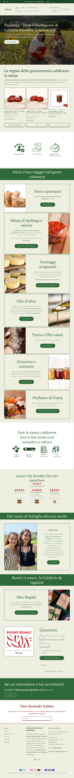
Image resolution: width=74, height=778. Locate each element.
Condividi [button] (43, 665)
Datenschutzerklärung (40, 773)
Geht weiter (53, 562)
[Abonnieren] (50, 718)
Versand (53, 773)
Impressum (38, 774)
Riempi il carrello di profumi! (47, 411)
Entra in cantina (48, 204)
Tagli (41, 634)
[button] (18, 11)
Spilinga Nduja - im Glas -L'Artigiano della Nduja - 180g (57, 112)
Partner (6, 731)
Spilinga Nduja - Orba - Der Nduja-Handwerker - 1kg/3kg (14, 112)
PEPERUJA (12, 773)
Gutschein (7, 739)
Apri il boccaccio (26, 382)
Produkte (7, 736)
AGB (49, 773)
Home (6, 728)
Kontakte (7, 742)
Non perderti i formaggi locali (47, 285)
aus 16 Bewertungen (36, 486)
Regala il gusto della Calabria (26, 612)
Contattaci (10, 695)
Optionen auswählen (14, 125)
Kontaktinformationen (62, 773)
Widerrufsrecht (30, 773)
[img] (37, 484)
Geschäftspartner (9, 734)
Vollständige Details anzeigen (53, 671)
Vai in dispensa (26, 319)
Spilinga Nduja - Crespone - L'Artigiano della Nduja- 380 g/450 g (36, 113)
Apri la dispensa (48, 345)
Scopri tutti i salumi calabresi (26, 246)
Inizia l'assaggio (12, 42)
